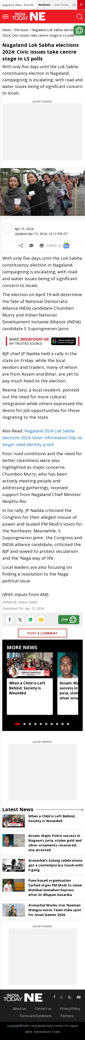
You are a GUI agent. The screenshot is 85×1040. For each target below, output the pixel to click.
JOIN (64, 619)
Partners (67, 1016)
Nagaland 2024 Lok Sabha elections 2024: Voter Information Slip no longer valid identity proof (42, 437)
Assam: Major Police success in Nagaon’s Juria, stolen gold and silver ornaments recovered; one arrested (55, 842)
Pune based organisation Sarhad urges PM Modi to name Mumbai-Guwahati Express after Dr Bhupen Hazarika (55, 887)
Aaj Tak (76, 4)
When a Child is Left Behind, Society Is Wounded (27, 688)
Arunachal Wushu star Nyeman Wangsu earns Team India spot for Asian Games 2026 (54, 910)
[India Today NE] (30, 16)
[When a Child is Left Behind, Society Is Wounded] (30, 665)
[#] (31, 620)
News (6, 29)
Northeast (44, 4)
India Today (61, 4)
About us (19, 1008)
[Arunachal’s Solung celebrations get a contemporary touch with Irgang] (13, 865)
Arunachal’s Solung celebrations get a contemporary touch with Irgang (55, 865)
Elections (22, 29)
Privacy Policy (70, 1008)
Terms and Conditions (35, 1016)
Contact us (43, 1008)
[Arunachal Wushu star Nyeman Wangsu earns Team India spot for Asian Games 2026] (13, 910)
